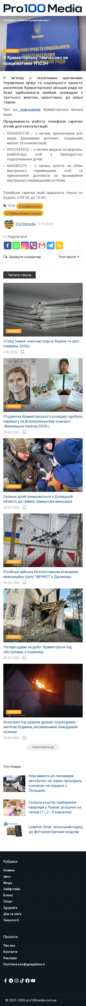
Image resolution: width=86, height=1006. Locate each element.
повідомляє (29, 109)
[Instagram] (25, 245)
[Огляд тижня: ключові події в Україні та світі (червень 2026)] (43, 310)
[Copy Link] (59, 245)
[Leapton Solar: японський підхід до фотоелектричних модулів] (14, 830)
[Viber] (33, 245)
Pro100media (26, 224)
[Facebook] (7, 245)
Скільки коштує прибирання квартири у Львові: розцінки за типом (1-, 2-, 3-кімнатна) (55, 807)
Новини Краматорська (32, 20)
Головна (8, 20)
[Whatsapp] (16, 245)
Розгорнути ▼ (69, 257)
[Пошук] (78, 8)
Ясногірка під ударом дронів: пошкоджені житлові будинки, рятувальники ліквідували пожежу (40, 727)
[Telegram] (50, 245)
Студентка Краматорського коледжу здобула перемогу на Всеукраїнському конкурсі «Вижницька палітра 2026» (42, 421)
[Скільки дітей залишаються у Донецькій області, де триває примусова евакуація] (43, 465)
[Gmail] (42, 245)
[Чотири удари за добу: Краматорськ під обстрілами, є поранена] (43, 615)
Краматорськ (31, 206)
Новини (11, 50)
